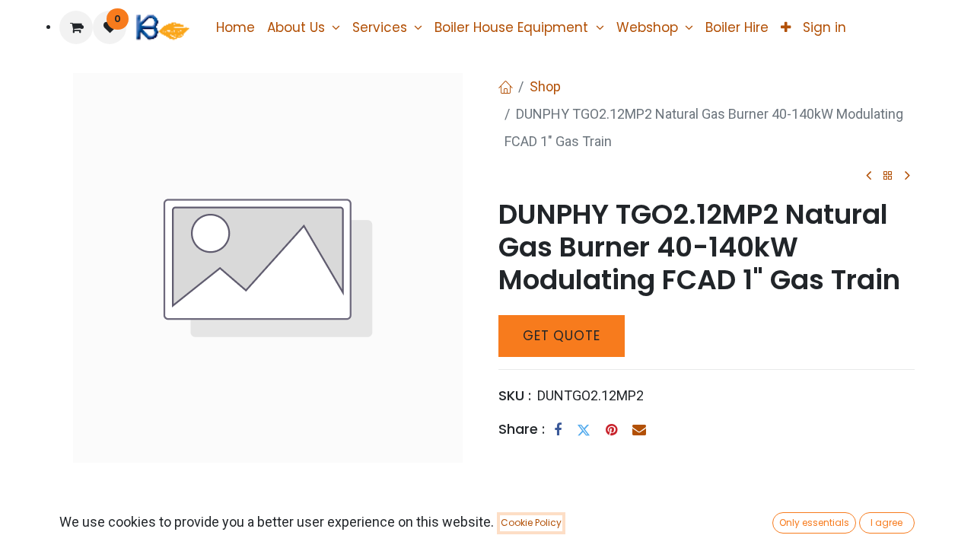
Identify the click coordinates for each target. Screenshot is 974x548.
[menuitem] (235, 27)
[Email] (639, 430)
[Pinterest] (611, 430)
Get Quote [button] (561, 336)
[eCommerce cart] (76, 27)
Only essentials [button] (814, 522)
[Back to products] (888, 176)
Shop (545, 86)
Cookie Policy (531, 522)
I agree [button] (886, 522)
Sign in (824, 27)
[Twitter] (583, 430)
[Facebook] (558, 430)
